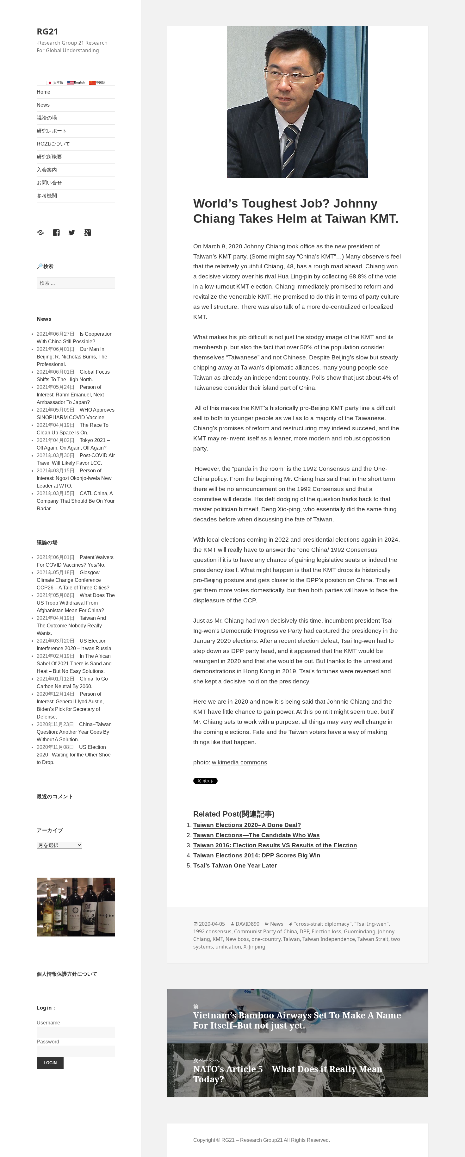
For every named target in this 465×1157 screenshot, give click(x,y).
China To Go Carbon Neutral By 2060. (72, 682)
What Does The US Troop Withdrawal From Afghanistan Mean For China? (76, 603)
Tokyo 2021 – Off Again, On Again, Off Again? (73, 444)
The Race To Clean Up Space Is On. (72, 428)
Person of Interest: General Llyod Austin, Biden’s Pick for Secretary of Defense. (70, 705)
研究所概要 (49, 156)
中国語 (100, 82)
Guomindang (359, 931)
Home (43, 92)
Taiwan (291, 939)
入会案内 (47, 169)
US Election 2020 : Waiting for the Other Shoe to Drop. (74, 754)
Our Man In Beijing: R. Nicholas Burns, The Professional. (72, 356)
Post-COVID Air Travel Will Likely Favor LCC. (76, 459)
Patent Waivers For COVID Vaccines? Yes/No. (75, 561)
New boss (237, 939)
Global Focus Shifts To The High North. (73, 375)
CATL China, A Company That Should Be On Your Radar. (76, 501)
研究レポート (52, 131)
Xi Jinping (254, 946)
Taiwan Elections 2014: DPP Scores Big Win (256, 855)
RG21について (53, 143)
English (79, 82)
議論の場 (47, 118)
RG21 (47, 31)
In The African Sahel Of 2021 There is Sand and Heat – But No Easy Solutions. (74, 663)
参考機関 (47, 195)
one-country (266, 939)
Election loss (326, 931)
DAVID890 (247, 923)
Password (48, 1041)
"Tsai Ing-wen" (371, 923)
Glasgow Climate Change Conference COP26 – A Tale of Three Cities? (73, 580)
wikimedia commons (239, 762)
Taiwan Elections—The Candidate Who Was (256, 835)
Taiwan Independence (328, 939)
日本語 (58, 82)
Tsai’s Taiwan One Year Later (235, 865)
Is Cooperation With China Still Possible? (75, 337)
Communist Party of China (265, 931)
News (43, 105)
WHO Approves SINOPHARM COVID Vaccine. (76, 413)
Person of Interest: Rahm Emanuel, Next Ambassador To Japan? (70, 394)
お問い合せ (49, 182)
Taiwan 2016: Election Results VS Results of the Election (275, 845)
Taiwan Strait (372, 939)
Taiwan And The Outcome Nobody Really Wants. (71, 625)
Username (48, 1022)
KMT (218, 939)
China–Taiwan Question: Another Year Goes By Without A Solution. (74, 732)
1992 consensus (212, 931)
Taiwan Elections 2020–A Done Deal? (247, 825)
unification (228, 946)
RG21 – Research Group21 (252, 1140)
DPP (304, 931)
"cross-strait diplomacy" (323, 923)
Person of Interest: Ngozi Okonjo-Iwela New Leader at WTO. (74, 478)
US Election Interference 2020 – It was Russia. (75, 644)
